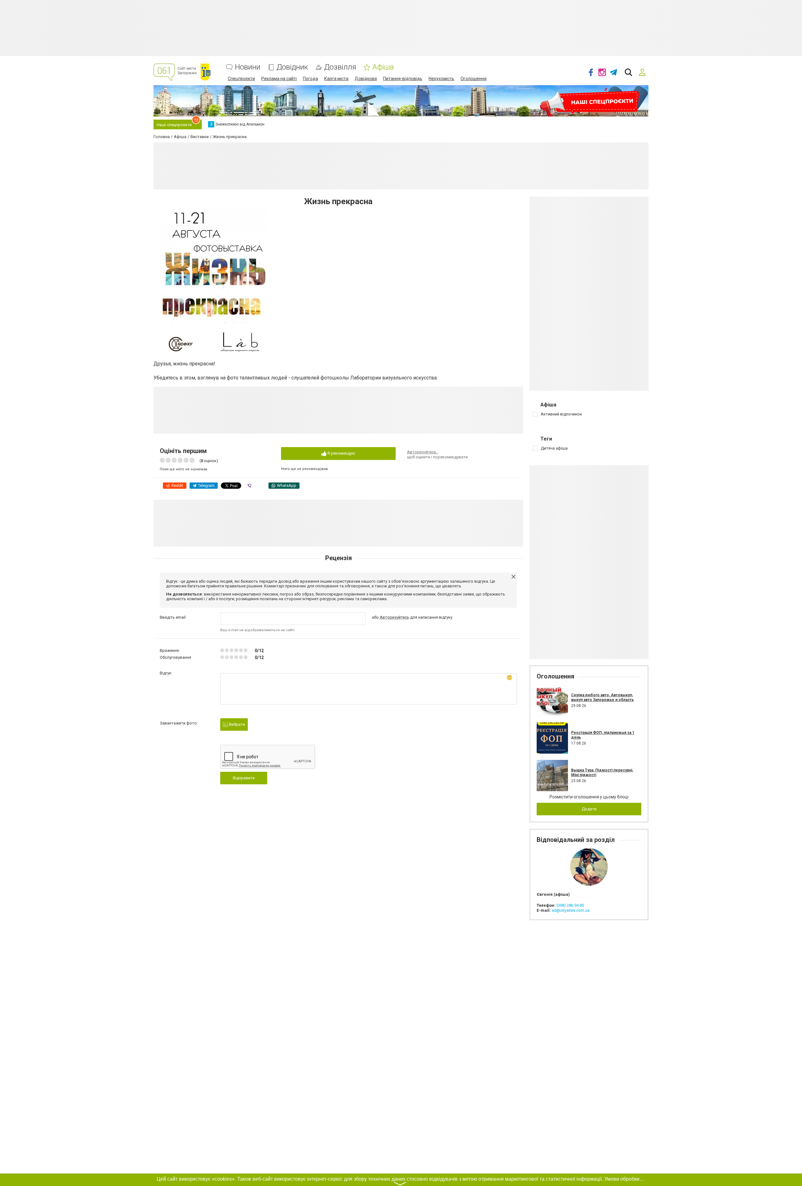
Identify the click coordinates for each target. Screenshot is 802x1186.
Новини (247, 67)
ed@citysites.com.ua (571, 910)
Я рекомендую (340, 453)
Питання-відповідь (402, 78)
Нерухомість (441, 78)
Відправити (244, 778)
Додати (589, 809)
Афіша (383, 67)
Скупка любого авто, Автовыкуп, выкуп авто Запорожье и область (602, 697)
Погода (310, 78)
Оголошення (474, 78)
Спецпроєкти (241, 78)
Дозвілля (340, 67)
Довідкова (366, 78)
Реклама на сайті (279, 78)
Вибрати (236, 724)
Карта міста (336, 78)
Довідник (292, 67)
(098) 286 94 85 (570, 905)
